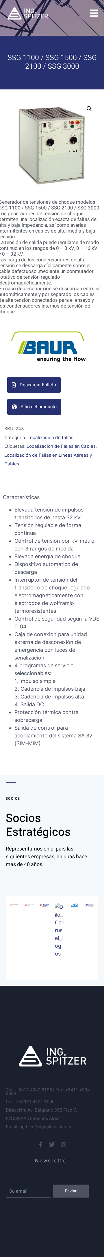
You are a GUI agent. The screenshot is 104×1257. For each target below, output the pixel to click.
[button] (89, 109)
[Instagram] (63, 1145)
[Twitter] (52, 1145)
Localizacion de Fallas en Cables (61, 446)
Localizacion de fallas (50, 437)
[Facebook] (40, 1145)
